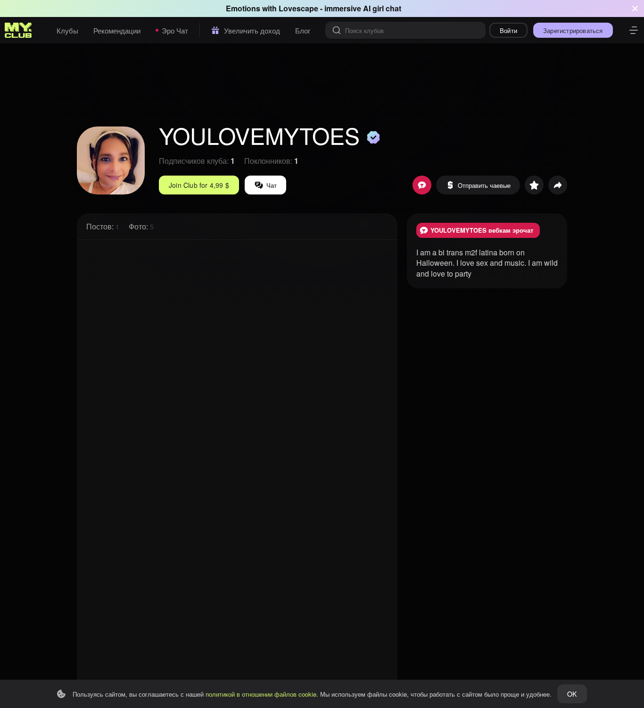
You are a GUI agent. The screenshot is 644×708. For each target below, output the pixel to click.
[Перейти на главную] (18, 30)
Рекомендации (116, 30)
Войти (508, 30)
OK (572, 694)
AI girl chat (382, 8)
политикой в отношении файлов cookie (261, 694)
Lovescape (298, 8)
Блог (302, 30)
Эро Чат (175, 30)
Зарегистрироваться (573, 30)
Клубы (67, 30)
